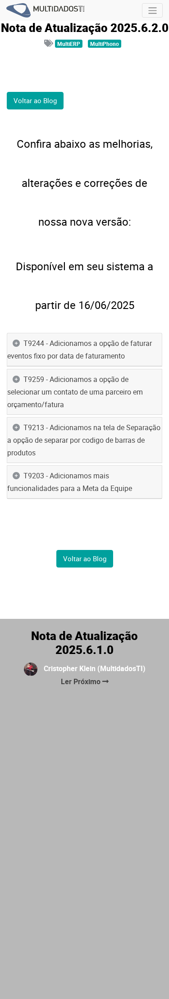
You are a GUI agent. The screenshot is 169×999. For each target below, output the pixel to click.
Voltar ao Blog (35, 100)
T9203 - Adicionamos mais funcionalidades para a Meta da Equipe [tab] (69, 482)
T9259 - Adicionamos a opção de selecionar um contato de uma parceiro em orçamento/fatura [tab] (75, 391)
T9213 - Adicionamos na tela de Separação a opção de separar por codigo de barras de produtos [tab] (83, 440)
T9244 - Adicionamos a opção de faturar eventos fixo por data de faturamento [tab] (79, 349)
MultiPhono (104, 43)
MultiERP (68, 43)
